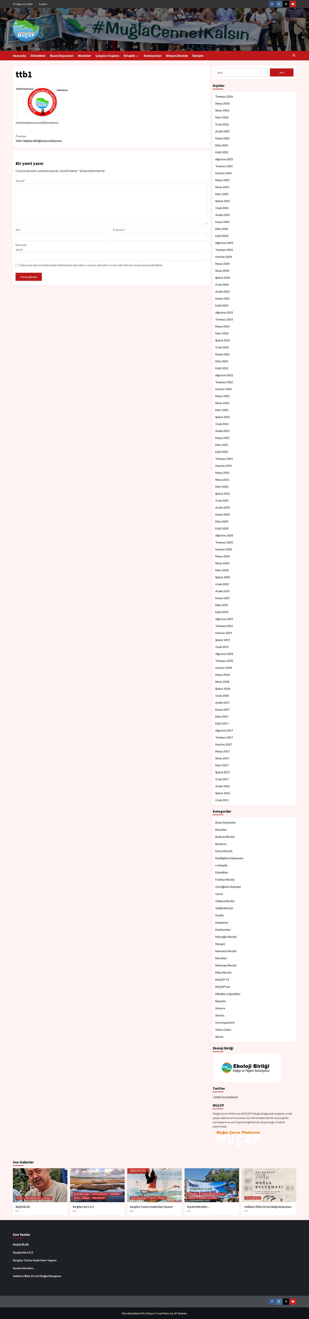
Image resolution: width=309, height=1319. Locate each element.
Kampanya (221, 922)
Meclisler (84, 56)
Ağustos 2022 (224, 375)
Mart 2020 (222, 570)
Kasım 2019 (222, 598)
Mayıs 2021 (222, 472)
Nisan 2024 (222, 270)
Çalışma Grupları (107, 56)
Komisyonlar (153, 56)
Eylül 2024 (221, 235)
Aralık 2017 (222, 702)
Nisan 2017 (222, 758)
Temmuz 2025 (224, 166)
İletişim (197, 56)
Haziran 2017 (223, 744)
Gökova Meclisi (224, 901)
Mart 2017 (222, 765)
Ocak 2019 (222, 646)
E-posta (119, 229)
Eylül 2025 (221, 152)
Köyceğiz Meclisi (226, 936)
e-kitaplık (221, 865)
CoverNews (162, 1313)
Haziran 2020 (223, 549)
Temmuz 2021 (224, 458)
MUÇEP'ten (222, 986)
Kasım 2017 (222, 709)
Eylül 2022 (221, 368)
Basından (221, 829)
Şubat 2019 (222, 639)
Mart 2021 (222, 486)
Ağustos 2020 (224, 535)
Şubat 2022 (222, 417)
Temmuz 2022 (224, 382)
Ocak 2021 (222, 500)
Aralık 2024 (222, 214)
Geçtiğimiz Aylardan (228, 886)
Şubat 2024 (222, 277)
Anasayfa (19, 56)
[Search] (294, 55)
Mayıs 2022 (222, 396)
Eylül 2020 (221, 528)
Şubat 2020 (222, 577)
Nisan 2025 (222, 187)
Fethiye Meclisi (225, 879)
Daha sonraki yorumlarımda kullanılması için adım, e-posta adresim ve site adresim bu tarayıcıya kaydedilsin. (91, 265)
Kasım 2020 (222, 514)
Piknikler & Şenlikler (228, 994)
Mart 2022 (222, 410)
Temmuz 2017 (224, 737)
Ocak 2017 (222, 779)
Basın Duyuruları (62, 56)
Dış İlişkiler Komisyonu (229, 858)
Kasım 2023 (222, 298)
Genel (219, 893)
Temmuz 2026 (224, 96)
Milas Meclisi (223, 972)
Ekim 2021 (221, 444)
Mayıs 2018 (222, 674)
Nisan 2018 (222, 681)
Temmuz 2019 (224, 626)
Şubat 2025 (222, 201)
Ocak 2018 (222, 695)
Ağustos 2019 (224, 619)
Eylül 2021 (221, 451)
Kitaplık (129, 56)
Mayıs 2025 (222, 180)
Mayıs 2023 (222, 326)
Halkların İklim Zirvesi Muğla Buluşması (267, 1206)
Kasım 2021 (222, 437)
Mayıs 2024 (222, 263)
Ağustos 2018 (224, 653)
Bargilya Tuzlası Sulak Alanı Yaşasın (151, 1206)
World (219, 1036)
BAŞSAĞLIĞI (23, 1206)
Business (220, 843)
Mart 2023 (222, 333)
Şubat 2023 (222, 340)
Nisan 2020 (222, 563)
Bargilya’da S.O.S (83, 1206)
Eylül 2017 (221, 723)
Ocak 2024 (222, 284)
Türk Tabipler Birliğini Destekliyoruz (39, 138)
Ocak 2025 (222, 208)
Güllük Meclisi (224, 908)
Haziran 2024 (223, 256)
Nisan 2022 (222, 403)
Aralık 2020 (222, 507)
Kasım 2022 (222, 354)
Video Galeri (223, 1029)
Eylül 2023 (221, 305)
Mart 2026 (222, 117)
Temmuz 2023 (224, 319)
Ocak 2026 (222, 124)
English (43, 4)
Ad (18, 229)
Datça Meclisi (223, 851)
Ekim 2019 (221, 605)
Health (219, 915)
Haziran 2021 (223, 465)
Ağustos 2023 (224, 312)
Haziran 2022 (223, 389)
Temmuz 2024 (224, 249)
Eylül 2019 (221, 612)
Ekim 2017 (221, 716)
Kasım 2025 (222, 138)
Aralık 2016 (222, 786)
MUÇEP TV (222, 979)
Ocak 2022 (222, 423)
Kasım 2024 (222, 221)
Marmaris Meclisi (225, 951)
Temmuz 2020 (224, 542)
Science (220, 1008)
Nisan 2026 (222, 110)
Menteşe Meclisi (225, 965)
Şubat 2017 (222, 772)
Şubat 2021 (222, 493)
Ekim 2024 (221, 228)
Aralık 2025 (222, 131)
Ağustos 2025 (224, 159)
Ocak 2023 (222, 347)
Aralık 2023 (222, 291)
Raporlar (220, 1001)
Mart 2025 (222, 194)
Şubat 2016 (222, 793)
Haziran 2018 (223, 667)
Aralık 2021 (222, 430)
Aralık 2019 (222, 591)
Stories (219, 1015)
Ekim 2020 (221, 521)
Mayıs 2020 (222, 556)
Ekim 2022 (221, 361)
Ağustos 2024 (224, 242)
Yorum (21, 180)
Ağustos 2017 (224, 730)
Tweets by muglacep (225, 1096)
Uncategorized (224, 1022)
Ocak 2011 (222, 800)
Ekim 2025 (221, 145)
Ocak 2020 (222, 584)
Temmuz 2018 (224, 660)
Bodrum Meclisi (225, 836)
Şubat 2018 (222, 688)
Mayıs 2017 (222, 751)
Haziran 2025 (223, 173)
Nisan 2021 (222, 479)
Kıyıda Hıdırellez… (198, 1206)
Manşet (220, 943)
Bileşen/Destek (177, 56)
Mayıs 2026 (222, 103)
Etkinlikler (38, 56)
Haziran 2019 (223, 632)
